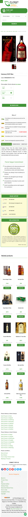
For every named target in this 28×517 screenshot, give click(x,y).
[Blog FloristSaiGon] (15, 469)
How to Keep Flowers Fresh (7, 456)
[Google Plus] (10, 469)
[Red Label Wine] (20, 270)
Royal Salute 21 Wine (7, 308)
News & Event (4, 453)
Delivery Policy (4, 486)
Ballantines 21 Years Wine (21, 336)
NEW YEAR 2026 (9, 31)
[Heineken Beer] (20, 299)
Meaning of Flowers (6, 458)
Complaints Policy (5, 491)
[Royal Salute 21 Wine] (7, 299)
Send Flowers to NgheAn (7, 418)
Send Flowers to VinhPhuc (7, 423)
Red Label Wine (21, 279)
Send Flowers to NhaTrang (7, 447)
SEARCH (14, 24)
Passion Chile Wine (7, 365)
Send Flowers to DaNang (7, 445)
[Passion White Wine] (7, 327)
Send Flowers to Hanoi (6, 416)
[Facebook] (2, 469)
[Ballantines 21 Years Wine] (20, 327)
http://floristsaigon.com (16, 508)
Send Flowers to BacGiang (7, 421)
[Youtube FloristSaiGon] (5, 469)
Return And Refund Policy (7, 488)
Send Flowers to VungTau (7, 436)
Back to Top (25, 514)
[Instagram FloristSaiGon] (20, 469)
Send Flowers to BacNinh (7, 425)
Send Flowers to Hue (6, 444)
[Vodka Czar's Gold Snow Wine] (20, 385)
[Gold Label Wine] (7, 385)
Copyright (3, 493)
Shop (5, 31)
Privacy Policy (4, 480)
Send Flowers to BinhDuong (7, 438)
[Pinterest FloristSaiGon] (13, 469)
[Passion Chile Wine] (7, 356)
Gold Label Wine (7, 393)
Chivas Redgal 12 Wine (7, 279)
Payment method (5, 484)
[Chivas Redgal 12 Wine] (7, 270)
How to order (4, 489)
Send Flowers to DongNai (7, 440)
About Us (3, 478)
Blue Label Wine (21, 365)
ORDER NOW (14, 105)
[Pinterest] (7, 469)
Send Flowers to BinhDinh (7, 427)
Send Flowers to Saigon (6, 434)
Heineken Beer (21, 308)
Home (2, 31)
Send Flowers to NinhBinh (7, 429)
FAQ (2, 482)
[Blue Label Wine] (20, 356)
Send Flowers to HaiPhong (7, 419)
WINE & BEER (15, 31)
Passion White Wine (7, 336)
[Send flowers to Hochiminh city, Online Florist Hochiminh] (14, 4)
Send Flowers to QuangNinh (7, 442)
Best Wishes (4, 455)
